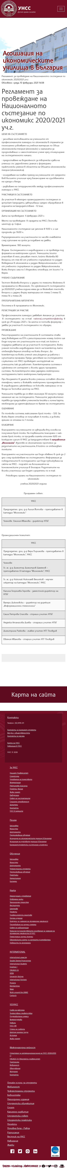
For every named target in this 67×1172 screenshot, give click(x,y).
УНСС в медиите (16, 811)
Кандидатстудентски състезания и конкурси (29, 845)
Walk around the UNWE (19, 992)
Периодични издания (18, 1099)
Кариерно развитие (17, 1111)
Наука (13, 890)
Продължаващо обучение (20, 835)
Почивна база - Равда (18, 1128)
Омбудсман (14, 795)
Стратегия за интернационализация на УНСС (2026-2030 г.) (33, 1054)
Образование (15, 1068)
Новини (13, 1023)
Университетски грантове (21, 915)
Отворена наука (16, 899)
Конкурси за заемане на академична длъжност (29, 921)
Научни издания (16, 918)
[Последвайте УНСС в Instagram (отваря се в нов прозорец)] (56, 1166)
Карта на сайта (12, 1165)
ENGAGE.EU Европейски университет (25, 1059)
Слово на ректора (17, 1010)
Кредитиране (15, 878)
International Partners (18, 979)
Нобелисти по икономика (20, 943)
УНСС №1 (13, 1026)
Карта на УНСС (13, 743)
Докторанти (15, 832)
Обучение (15, 853)
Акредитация (15, 782)
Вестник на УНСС (16, 1136)
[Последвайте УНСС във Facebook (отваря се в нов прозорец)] (43, 1166)
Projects (13, 983)
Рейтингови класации (18, 786)
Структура (14, 776)
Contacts (13, 995)
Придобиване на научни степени (23, 924)
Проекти (13, 912)
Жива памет (15, 792)
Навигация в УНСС (14, 746)
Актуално (14, 1071)
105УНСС (14, 1004)
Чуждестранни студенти (20, 869)
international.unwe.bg (18, 957)
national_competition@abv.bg (48, 318)
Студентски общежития (20, 1103)
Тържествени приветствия (21, 1013)
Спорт (10, 1107)
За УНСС (14, 767)
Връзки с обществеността (18, 733)
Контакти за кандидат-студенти (21, 730)
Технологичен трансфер (19, 902)
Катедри (13, 881)
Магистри (14, 829)
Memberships (15, 986)
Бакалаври (14, 825)
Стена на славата (17, 1029)
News (12, 989)
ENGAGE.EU (14, 970)
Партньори (14, 1062)
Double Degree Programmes (20, 961)
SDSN (12, 973)
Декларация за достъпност (41, 1165)
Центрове (14, 909)
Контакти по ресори (16, 736)
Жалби (10, 1144)
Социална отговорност (19, 801)
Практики (14, 875)
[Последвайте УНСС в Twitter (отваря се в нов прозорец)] (49, 1166)
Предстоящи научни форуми (21, 936)
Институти (15, 905)
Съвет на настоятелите (20, 798)
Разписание (13, 1132)
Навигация (12, 1140)
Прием (13, 820)
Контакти (13, 717)
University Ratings (16, 976)
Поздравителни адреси (19, 1016)
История (13, 1035)
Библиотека (13, 1095)
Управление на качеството (21, 779)
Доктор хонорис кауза (19, 1032)
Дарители (14, 805)
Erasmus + (13, 967)
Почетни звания (16, 789)
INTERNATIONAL (17, 951)
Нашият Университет (19, 773)
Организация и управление (20, 896)
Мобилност (14, 1065)
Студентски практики (19, 1120)
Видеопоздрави (16, 1019)
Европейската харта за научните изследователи (30, 940)
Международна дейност (22, 1047)
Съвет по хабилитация (19, 927)
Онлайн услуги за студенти (22, 1082)
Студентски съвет (17, 1115)
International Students (18, 964)
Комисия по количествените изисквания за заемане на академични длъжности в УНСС (32, 932)
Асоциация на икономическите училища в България (33, 60)
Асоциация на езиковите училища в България (28, 841)
